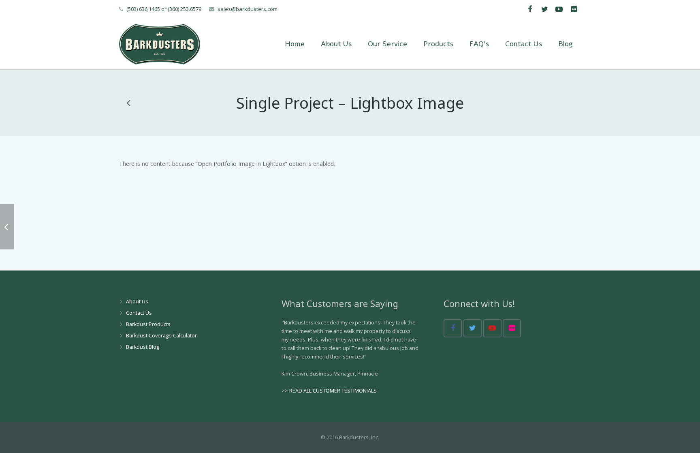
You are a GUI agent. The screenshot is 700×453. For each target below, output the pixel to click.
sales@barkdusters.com (247, 9)
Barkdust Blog (142, 347)
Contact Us (139, 312)
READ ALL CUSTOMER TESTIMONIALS (333, 390)
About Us (137, 301)
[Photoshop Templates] (129, 103)
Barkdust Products (148, 324)
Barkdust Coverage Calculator (161, 335)
